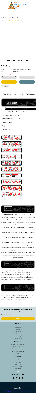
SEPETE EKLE (9, 82)
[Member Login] (18, 12)
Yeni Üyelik (18, 362)
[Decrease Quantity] (2, 77)
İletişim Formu (18, 331)
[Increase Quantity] (15, 77)
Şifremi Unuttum (18, 366)
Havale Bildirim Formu (18, 333)
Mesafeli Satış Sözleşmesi (18, 344)
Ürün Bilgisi (7, 94)
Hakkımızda (18, 327)
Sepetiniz (18, 368)
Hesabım (18, 360)
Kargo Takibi (18, 338)
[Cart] (32, 12)
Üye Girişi (18, 364)
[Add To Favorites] (27, 77)
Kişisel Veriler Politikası (18, 351)
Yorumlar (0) (18, 94)
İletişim (18, 329)
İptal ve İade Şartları (18, 349)
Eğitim (18, 353)
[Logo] (18, 5)
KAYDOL (17, 318)
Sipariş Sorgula (18, 336)
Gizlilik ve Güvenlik (18, 347)
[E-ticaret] (18, 392)
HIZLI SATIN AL (27, 82)
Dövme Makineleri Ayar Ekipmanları (22, 69)
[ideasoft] (9, 392)
